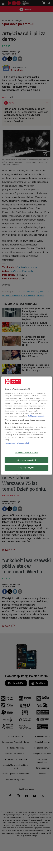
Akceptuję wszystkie (27, 467)
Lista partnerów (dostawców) (17, 443)
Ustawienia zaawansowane (26, 452)
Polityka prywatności (36, 416)
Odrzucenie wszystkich (26, 460)
